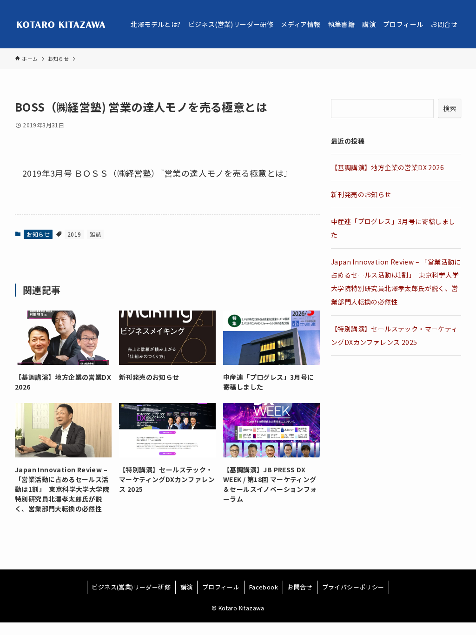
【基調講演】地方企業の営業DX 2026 (387, 167)
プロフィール (220, 586)
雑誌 (95, 234)
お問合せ (299, 586)
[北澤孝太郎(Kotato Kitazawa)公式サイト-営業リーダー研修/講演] (61, 24)
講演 (186, 586)
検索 (449, 108)
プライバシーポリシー (353, 586)
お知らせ (38, 234)
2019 (74, 234)
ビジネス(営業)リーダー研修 (131, 586)
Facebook (263, 586)
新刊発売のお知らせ (361, 194)
